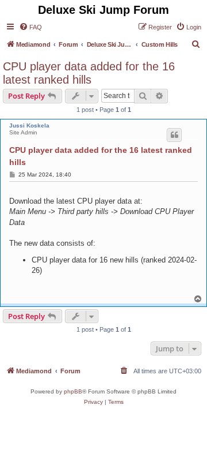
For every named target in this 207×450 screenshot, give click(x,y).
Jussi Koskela (29, 125)
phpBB (73, 391)
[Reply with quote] (174, 135)
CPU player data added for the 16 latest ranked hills (89, 73)
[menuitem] (30, 27)
